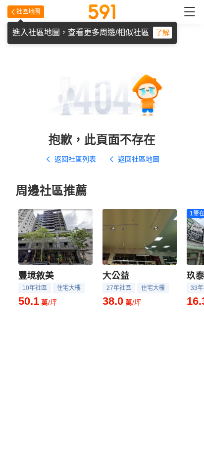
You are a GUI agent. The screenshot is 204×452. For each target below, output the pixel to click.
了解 (162, 33)
